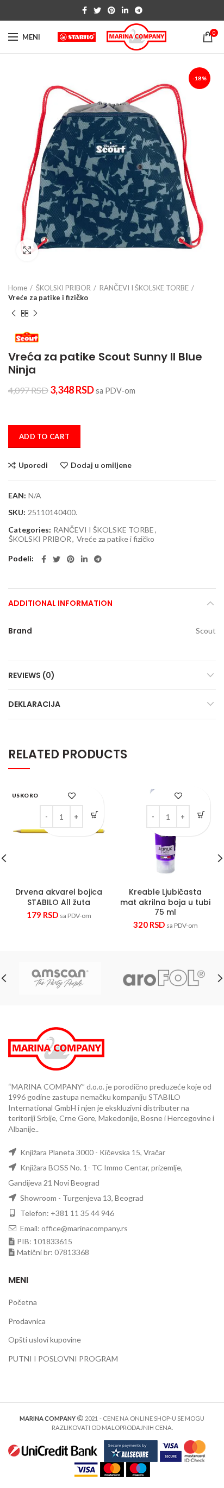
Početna (22, 1302)
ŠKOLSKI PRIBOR (63, 287)
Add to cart (44, 436)
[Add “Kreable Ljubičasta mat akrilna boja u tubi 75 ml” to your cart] (200, 814)
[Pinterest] (111, 10)
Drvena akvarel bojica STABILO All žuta (58, 897)
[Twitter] (97, 10)
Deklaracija (34, 704)
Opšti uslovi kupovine (44, 1339)
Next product (35, 313)
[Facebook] (84, 10)
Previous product (13, 313)
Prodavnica (27, 1321)
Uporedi (33, 465)
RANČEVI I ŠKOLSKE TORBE (144, 287)
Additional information (60, 603)
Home (17, 287)
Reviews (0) (31, 675)
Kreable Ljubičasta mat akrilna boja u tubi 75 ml (165, 902)
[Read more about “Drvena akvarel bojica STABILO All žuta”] (94, 814)
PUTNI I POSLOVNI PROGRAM (63, 1358)
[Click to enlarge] (27, 250)
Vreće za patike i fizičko (48, 297)
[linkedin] (125, 10)
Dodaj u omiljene (101, 465)
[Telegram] (139, 10)
